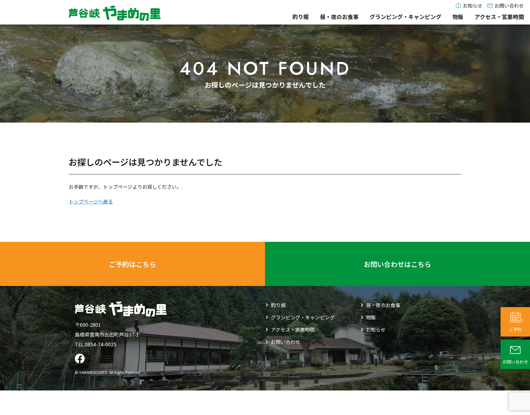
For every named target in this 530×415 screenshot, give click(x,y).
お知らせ (472, 6)
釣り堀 (300, 17)
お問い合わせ (509, 6)
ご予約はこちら (132, 264)
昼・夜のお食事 (339, 17)
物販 (457, 17)
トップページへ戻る (91, 201)
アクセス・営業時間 (499, 17)
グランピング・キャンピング (405, 17)
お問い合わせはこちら (397, 264)
